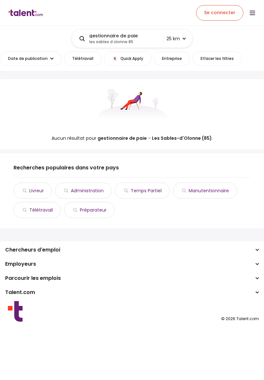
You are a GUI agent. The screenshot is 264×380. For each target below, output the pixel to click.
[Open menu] (252, 13)
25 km (173, 38)
